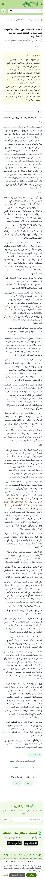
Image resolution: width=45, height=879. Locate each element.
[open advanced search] (11, 11)
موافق (31, 875)
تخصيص (5, 875)
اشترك (6, 819)
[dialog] (21, 869)
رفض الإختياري (17, 875)
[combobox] (27, 11)
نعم (28, 783)
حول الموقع (37, 854)
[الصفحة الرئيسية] (41, 20)
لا (16, 783)
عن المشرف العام (25, 854)
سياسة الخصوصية (10, 854)
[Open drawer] (2, 4)
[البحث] (3, 10)
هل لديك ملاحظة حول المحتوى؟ (22, 767)
